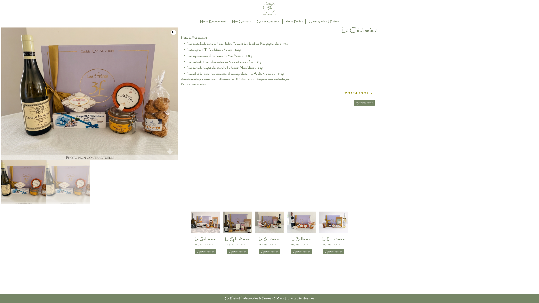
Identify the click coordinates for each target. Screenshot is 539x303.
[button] (173, 32)
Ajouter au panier (364, 103)
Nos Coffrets (241, 21)
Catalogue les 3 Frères (324, 21)
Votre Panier (294, 21)
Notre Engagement (213, 21)
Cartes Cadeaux (268, 21)
